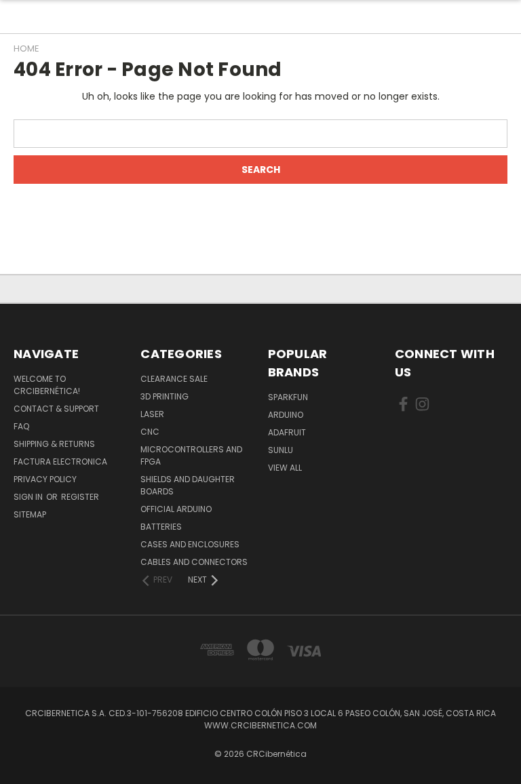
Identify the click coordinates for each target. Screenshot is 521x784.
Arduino (285, 414)
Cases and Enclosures (189, 544)
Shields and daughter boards (187, 485)
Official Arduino (176, 509)
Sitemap (30, 514)
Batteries (161, 526)
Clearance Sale (174, 379)
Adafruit (287, 432)
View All (285, 467)
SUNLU (280, 450)
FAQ (21, 426)
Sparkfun (288, 397)
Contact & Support (56, 408)
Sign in (29, 497)
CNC (149, 431)
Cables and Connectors (194, 562)
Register (80, 497)
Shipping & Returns (54, 444)
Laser (152, 414)
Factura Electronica (60, 461)
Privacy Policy (45, 479)
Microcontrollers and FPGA (191, 455)
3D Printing (164, 396)
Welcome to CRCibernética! (47, 385)
